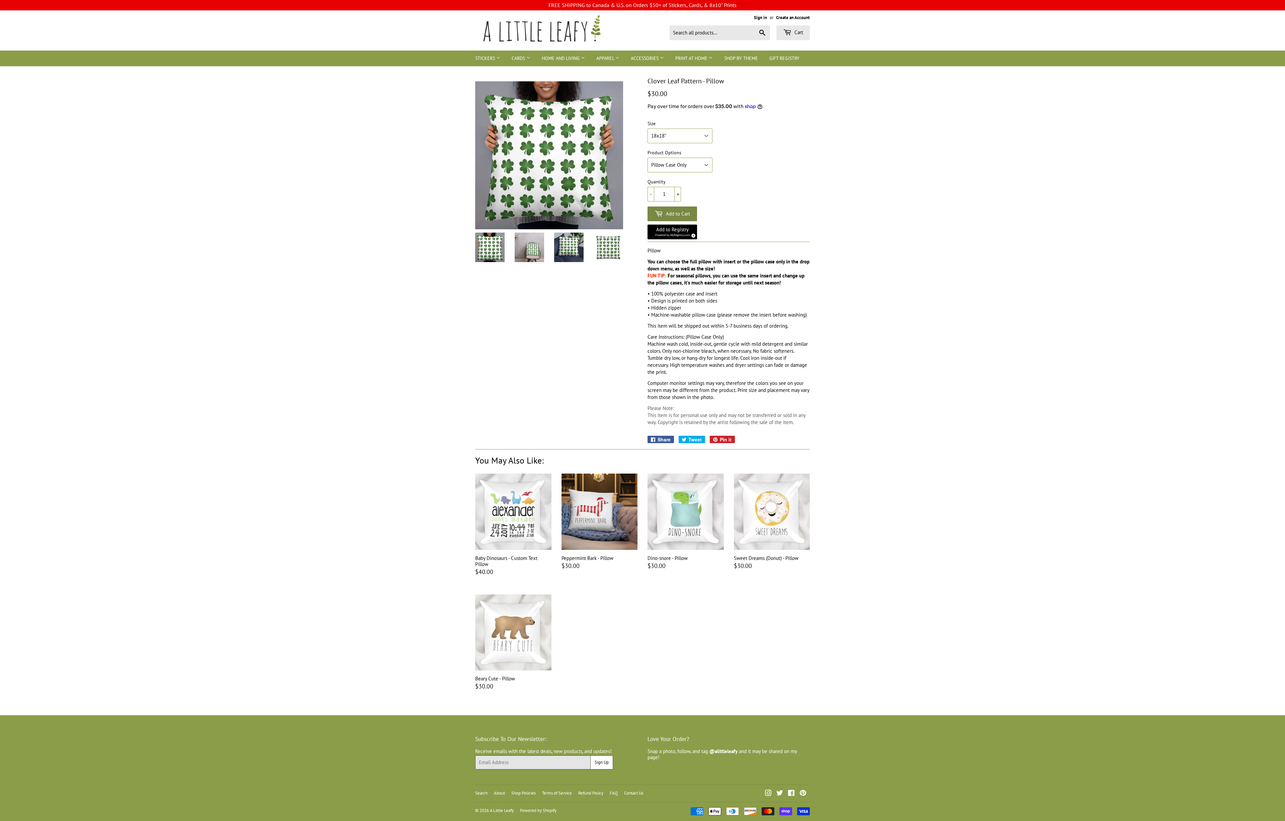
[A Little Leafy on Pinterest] (802, 794)
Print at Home (692, 58)
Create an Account (793, 17)
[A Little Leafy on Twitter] (779, 794)
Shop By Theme (741, 58)
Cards (519, 58)
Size (652, 124)
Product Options (664, 153)
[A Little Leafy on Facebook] (791, 794)
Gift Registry (784, 58)
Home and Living (561, 58)
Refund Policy (590, 793)
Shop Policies (523, 793)
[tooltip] (692, 235)
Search (481, 793)
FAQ (614, 793)
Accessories (645, 58)
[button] (672, 232)
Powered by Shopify (538, 810)
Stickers (485, 58)
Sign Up (602, 762)
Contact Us (633, 793)
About (499, 793)
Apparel (605, 58)
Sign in (760, 17)
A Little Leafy (502, 810)
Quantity (657, 182)
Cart (798, 32)
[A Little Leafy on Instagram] (768, 794)
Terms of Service (557, 793)
